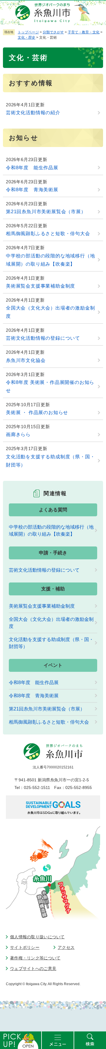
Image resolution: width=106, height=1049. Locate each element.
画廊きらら (18, 434)
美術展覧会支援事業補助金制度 (40, 285)
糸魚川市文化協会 (25, 360)
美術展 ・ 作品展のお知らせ (37, 412)
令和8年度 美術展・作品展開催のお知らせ (50, 386)
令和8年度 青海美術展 (32, 189)
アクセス (66, 947)
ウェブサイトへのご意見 (33, 968)
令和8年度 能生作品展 (32, 167)
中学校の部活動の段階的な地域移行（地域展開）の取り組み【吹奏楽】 (50, 259)
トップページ (28, 32)
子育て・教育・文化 (84, 32)
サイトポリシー (24, 947)
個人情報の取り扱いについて (37, 936)
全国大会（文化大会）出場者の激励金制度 (50, 312)
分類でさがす (53, 32)
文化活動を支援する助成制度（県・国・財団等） (50, 460)
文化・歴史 (26, 37)
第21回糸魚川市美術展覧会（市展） (46, 211)
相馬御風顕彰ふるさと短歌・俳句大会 (48, 233)
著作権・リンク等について (35, 958)
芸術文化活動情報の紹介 (33, 112)
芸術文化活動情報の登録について (43, 338)
